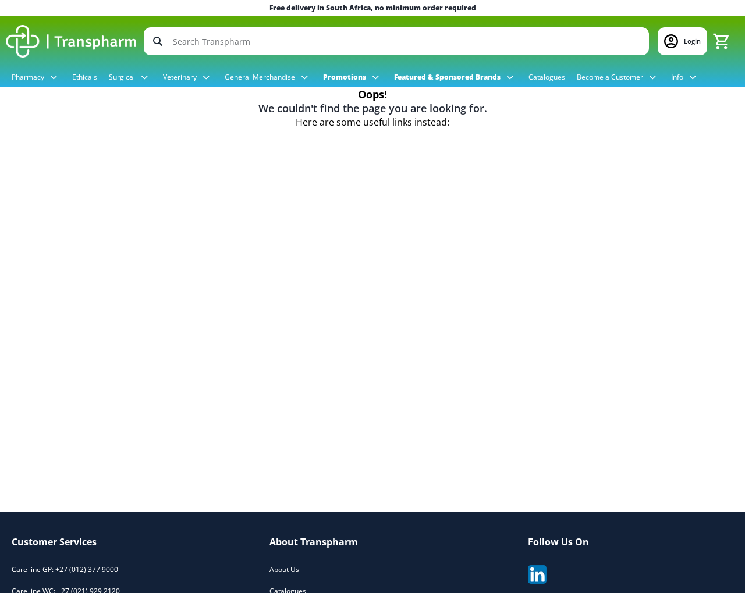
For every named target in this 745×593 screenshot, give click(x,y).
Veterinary (180, 77)
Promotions (345, 77)
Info (678, 77)
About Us (284, 569)
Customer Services (54, 541)
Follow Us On (558, 541)
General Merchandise (261, 77)
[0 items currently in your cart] (721, 41)
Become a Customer (611, 77)
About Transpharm (313, 541)
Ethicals (84, 77)
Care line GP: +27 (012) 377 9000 (65, 569)
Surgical (123, 77)
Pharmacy (29, 77)
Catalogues (546, 77)
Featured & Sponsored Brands (448, 77)
